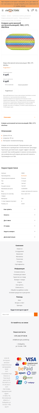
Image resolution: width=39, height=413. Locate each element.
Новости (19, 249)
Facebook (17, 327)
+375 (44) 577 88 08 (20, 336)
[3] (8, 58)
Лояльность (19, 287)
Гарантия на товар (19, 277)
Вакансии (19, 254)
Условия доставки (20, 274)
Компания (19, 246)
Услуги (19, 282)
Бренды (19, 305)
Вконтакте (12, 327)
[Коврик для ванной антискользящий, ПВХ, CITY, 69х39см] (19, 41)
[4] (9, 58)
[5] (11, 58)
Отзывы (19, 262)
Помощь (19, 297)
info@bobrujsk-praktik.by (21, 340)
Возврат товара (19, 280)
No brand (23, 176)
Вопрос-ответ (19, 303)
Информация (20, 269)
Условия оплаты (19, 272)
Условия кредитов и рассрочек (19, 292)
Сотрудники (19, 251)
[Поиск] (36, 11)
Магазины (19, 256)
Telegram (26, 327)
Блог (19, 300)
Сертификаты (19, 264)
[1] (4, 58)
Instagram (21, 327)
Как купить (19, 285)
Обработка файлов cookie (19, 290)
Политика (19, 259)
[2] (6, 58)
